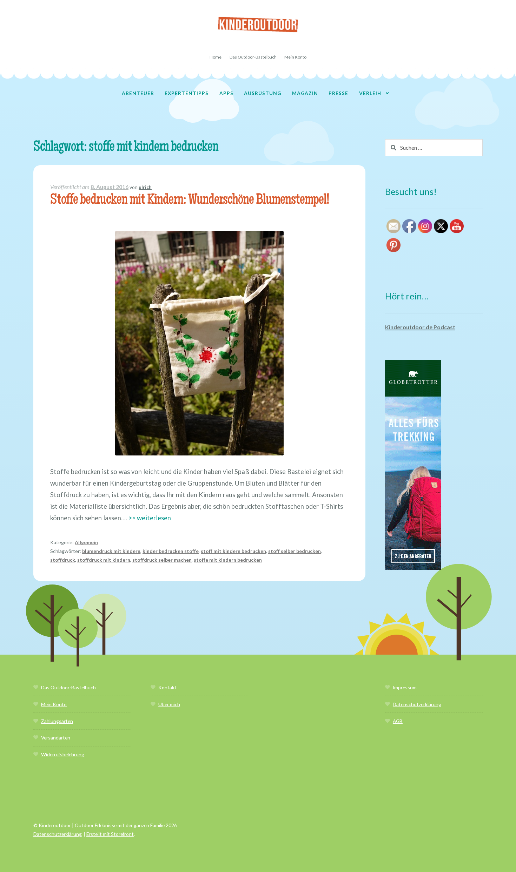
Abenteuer (138, 93)
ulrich (145, 187)
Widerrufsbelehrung (62, 754)
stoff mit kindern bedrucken (233, 551)
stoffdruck (62, 560)
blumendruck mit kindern (111, 551)
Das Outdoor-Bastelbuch (253, 57)
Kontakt (167, 687)
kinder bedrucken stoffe (171, 551)
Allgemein (86, 542)
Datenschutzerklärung (417, 704)
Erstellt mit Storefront (110, 834)
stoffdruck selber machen (162, 560)
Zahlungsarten (57, 721)
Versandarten (55, 738)
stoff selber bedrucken (294, 551)
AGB (398, 721)
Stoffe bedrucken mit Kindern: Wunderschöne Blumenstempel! (189, 201)
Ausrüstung (262, 93)
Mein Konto (295, 57)
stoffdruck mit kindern (103, 560)
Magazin (305, 93)
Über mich (169, 704)
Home (215, 57)
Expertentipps (187, 93)
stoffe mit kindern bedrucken (228, 560)
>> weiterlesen (149, 518)
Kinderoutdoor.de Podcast (420, 327)
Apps (226, 93)
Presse (338, 93)
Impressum (405, 687)
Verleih (370, 93)
